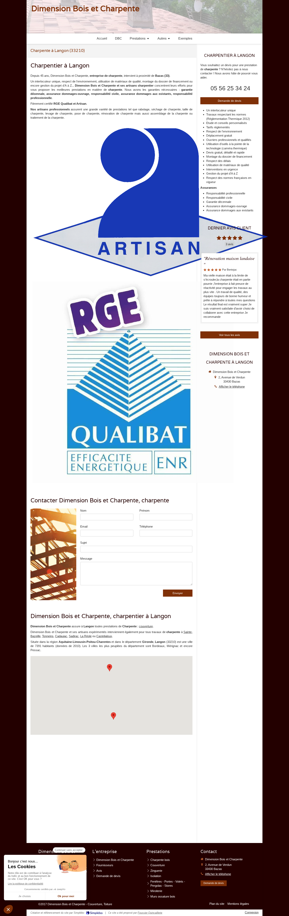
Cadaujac (61, 636)
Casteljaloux (104, 636)
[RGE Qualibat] (133, 382)
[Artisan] (150, 201)
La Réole (86, 636)
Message (86, 558)
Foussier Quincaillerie (150, 912)
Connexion (252, 912)
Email (83, 526)
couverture (146, 626)
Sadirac (74, 636)
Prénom (144, 510)
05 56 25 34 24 (230, 88)
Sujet (83, 542)
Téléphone (146, 526)
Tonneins (47, 636)
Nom (83, 510)
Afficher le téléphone (232, 386)
